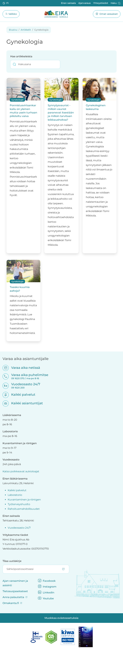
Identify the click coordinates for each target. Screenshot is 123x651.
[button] (6, 3)
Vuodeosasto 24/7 (19, 527)
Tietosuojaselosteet (15, 591)
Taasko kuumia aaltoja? (20, 289)
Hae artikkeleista (21, 56)
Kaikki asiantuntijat (25, 403)
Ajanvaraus (84, 3)
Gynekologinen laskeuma (96, 107)
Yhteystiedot (100, 3)
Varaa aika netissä (23, 368)
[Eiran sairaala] (56, 13)
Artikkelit (26, 29)
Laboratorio (15, 494)
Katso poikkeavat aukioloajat (21, 471)
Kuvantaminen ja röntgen (24, 499)
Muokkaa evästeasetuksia (61, 617)
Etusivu (13, 29)
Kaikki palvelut (21, 394)
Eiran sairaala (68, 3)
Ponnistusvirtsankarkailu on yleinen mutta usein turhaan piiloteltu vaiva (23, 111)
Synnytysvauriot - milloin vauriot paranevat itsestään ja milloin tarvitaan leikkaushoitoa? (61, 112)
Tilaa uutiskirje (12, 561)
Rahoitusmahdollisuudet (24, 508)
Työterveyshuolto (19, 504)
